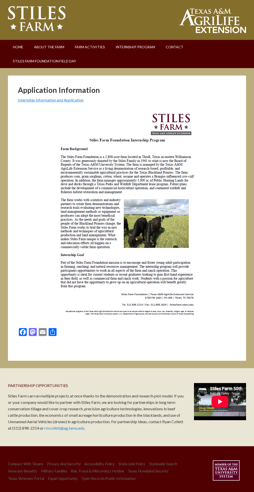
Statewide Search (163, 464)
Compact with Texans (25, 464)
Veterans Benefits (22, 471)
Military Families (54, 471)
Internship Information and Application (51, 100)
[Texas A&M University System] (226, 471)
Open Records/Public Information (108, 478)
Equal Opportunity (63, 478)
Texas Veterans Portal (26, 478)
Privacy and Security (64, 464)
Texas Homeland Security (148, 471)
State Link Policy (132, 464)
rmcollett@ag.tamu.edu (64, 428)
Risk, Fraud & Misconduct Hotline (97, 471)
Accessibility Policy (99, 464)
